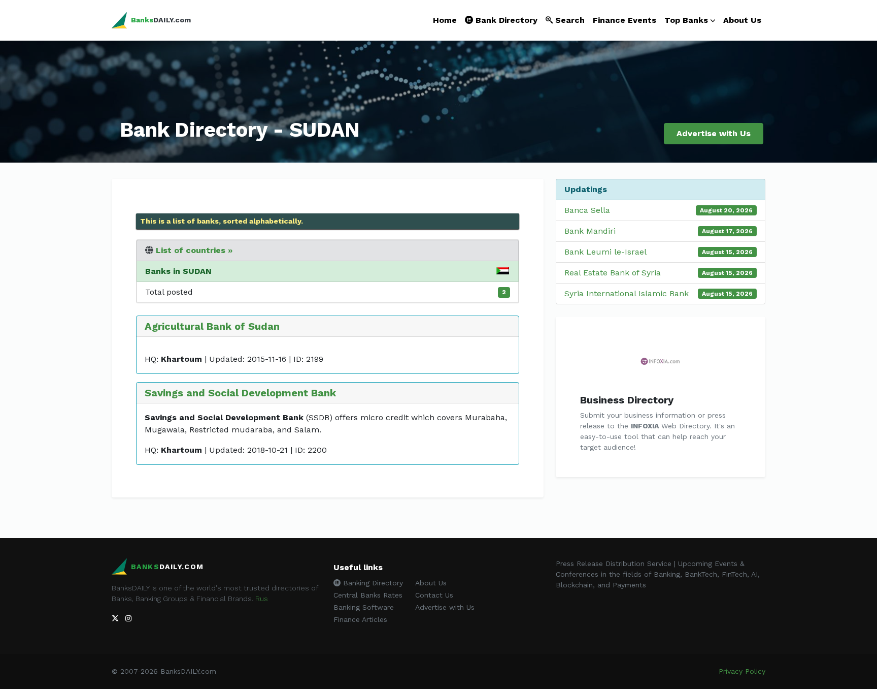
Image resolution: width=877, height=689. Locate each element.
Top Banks (686, 20)
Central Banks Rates (367, 595)
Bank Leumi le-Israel (605, 252)
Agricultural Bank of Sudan (212, 326)
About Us (742, 20)
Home (445, 20)
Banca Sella (587, 210)
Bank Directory (505, 20)
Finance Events (624, 20)
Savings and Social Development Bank (240, 393)
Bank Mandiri (590, 231)
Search (569, 20)
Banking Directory (372, 583)
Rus (261, 598)
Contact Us (434, 595)
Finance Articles (360, 619)
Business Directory (626, 400)
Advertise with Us (714, 133)
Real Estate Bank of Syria (612, 272)
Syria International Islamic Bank (626, 293)
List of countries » (194, 250)
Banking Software (363, 607)
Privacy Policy (742, 671)
